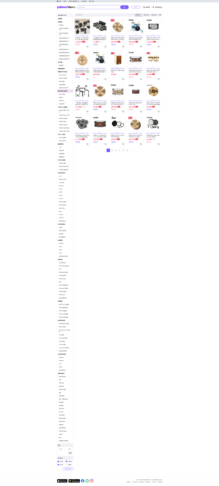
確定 (70, 453)
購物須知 (142, 482)
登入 (136, 7)
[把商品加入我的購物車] (87, 46)
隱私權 (154, 482)
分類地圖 (160, 482)
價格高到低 (154, 15)
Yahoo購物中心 (66, 7)
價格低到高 (146, 15)
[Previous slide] (76, 26)
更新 (161, 480)
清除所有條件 (68, 469)
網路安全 (148, 482)
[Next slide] (89, 26)
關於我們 (135, 482)
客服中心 (129, 482)
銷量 (160, 15)
